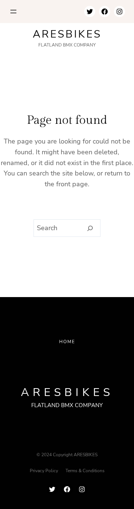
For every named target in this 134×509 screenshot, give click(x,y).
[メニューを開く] (13, 11)
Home (67, 342)
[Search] (90, 228)
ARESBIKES (67, 34)
